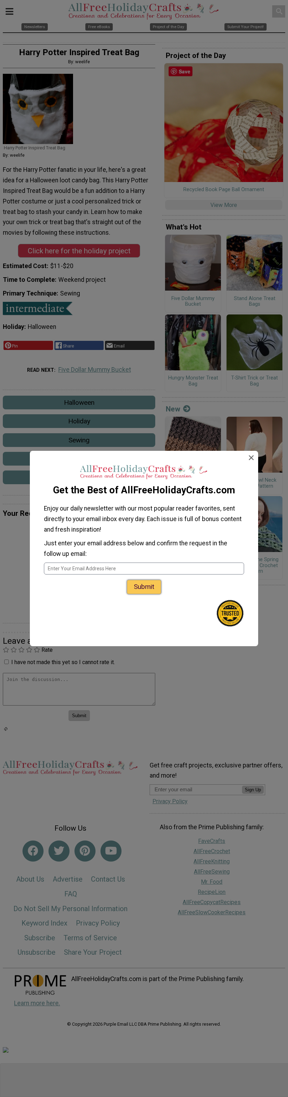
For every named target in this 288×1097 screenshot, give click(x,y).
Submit (144, 587)
